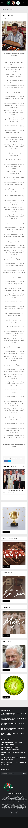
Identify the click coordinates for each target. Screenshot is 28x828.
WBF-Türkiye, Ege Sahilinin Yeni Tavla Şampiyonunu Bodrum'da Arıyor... (11, 748)
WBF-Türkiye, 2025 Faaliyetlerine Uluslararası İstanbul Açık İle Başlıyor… (13, 719)
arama (24, 773)
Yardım (14, 822)
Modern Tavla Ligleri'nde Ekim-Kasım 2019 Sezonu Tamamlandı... (12, 729)
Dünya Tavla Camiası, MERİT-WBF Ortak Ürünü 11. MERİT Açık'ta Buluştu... (13, 714)
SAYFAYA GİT (6, 532)
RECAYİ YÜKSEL (9, 9)
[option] (14, 481)
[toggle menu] (2, 2)
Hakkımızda (14, 820)
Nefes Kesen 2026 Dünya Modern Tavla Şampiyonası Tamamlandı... (13, 491)
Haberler (3, 9)
